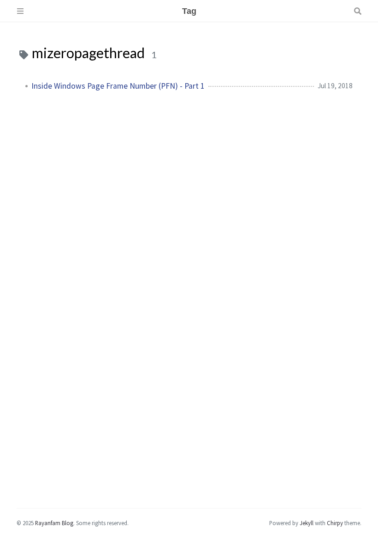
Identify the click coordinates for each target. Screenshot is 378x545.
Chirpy (335, 523)
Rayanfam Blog (54, 523)
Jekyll (306, 523)
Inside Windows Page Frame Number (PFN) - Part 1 (118, 86)
